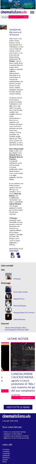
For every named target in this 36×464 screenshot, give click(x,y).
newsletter (6, 453)
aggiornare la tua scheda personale (16, 438)
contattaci (6, 451)
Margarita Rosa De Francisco (24, 312)
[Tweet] (18, 254)
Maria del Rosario (19, 306)
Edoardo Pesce (19, 299)
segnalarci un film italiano (13, 434)
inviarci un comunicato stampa (15, 432)
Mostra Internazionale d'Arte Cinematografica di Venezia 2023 (17, 329)
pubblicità (6, 455)
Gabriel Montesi (19, 319)
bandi (4, 462)
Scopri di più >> (19, 397)
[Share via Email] (13, 257)
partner (5, 460)
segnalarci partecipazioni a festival (16, 436)
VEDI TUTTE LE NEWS (18, 407)
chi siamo (5, 449)
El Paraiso (17, 279)
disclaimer (6, 457)
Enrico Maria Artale (20, 292)
